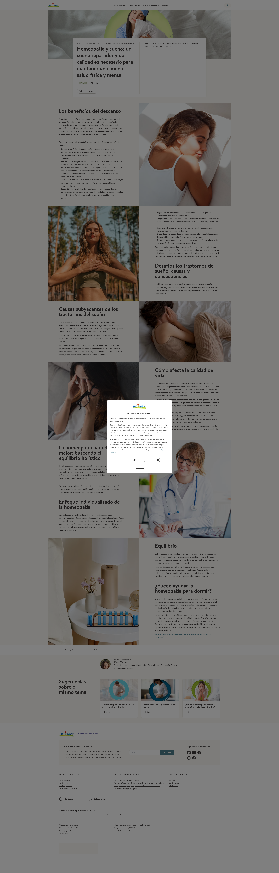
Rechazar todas (127, 460)
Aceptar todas (150, 460)
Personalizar (140, 468)
